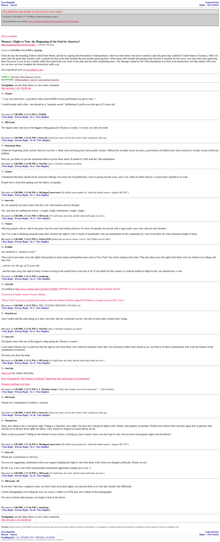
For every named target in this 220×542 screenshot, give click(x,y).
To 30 (32, 415)
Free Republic (8, 2)
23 (2, 164)
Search (13, 5)
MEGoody (44, 216)
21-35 (24, 88)
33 (2, 444)
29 (2, 329)
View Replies (42, 117)
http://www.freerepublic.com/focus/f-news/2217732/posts (54, 21)
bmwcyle (43, 138)
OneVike (43, 164)
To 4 (32, 331)
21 (2, 114)
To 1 (32, 308)
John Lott (6, 373)
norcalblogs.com (34, 69)
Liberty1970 (45, 239)
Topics (202, 5)
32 (2, 412)
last (29, 88)
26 (2, 239)
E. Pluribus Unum (48, 389)
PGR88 (42, 114)
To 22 (32, 363)
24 (2, 192)
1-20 (17, 88)
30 (2, 360)
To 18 (32, 140)
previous (10, 88)
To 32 (32, 476)
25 (2, 216)
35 (2, 507)
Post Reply (8, 117)
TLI (41, 305)
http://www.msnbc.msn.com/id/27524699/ (36, 289)
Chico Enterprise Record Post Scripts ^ (19, 45)
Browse (4, 5)
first (3, 88)
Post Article (213, 5)
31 (2, 389)
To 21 (32, 279)
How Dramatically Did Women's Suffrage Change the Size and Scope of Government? (45, 378)
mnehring (43, 276)
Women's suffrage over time (15, 384)
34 (2, 473)
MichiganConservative (50, 192)
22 (2, 138)
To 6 (32, 166)
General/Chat (212, 2)
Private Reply (21, 117)
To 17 (32, 218)
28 (2, 305)
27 (2, 276)
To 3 (32, 117)
